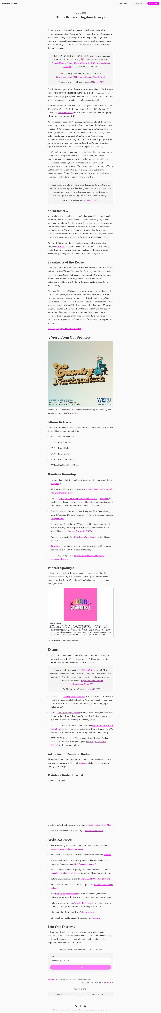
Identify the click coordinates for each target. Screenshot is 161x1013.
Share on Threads (63, 994)
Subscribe (153, 3)
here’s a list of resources (66, 893)
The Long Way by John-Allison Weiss (64, 328)
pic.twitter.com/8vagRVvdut (92, 76)
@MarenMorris (58, 62)
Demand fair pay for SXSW (80, 531)
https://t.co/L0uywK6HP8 (67, 76)
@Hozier (67, 66)
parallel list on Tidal (94, 830)
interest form (88, 912)
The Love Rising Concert (69, 712)
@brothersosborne (101, 62)
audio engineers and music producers (67, 848)
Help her (55, 483)
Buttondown (66, 1010)
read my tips (74, 872)
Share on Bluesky (97, 994)
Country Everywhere (83, 902)
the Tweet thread (65, 112)
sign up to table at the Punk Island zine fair (78, 498)
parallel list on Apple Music (100, 824)
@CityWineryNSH (84, 669)
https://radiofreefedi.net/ (85, 863)
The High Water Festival (74, 696)
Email (52, 956)
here (83, 762)
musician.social (58, 872)
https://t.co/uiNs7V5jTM (92, 680)
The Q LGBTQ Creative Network (95, 878)
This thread (56, 546)
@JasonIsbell (86, 62)
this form (60, 246)
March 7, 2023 (98, 82)
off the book (85, 536)
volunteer (104, 498)
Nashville (96, 917)
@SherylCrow (72, 62)
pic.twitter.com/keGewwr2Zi (80, 684)
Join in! (107, 854)
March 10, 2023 (94, 689)
